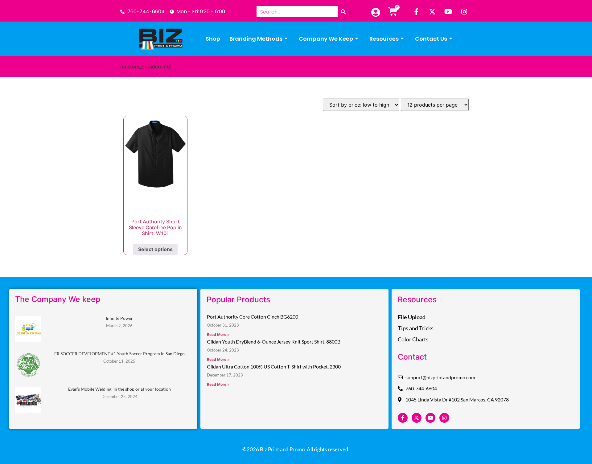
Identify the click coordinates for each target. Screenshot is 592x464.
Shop (213, 39)
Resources (384, 39)
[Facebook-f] (416, 11)
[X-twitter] (432, 11)
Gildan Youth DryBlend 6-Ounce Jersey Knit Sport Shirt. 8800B (273, 341)
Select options (155, 249)
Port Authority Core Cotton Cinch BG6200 (252, 317)
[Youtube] (448, 11)
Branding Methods (255, 39)
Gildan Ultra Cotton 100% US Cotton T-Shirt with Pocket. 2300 (274, 366)
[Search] (343, 11)
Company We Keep (326, 39)
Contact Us (431, 39)
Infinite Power (119, 318)
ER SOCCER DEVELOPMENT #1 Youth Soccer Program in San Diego (119, 353)
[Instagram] (464, 11)
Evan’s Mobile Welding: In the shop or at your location (119, 389)
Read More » (218, 334)
